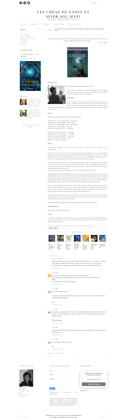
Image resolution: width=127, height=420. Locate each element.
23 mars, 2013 (57, 304)
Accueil (24, 24)
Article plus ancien (105, 356)
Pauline (54, 272)
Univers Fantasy (24, 34)
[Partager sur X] (54, 228)
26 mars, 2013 (57, 349)
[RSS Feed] (20, 2)
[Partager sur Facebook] (56, 228)
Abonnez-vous (94, 384)
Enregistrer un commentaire (55, 353)
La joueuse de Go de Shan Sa (33, 98)
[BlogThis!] (52, 228)
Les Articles (22, 389)
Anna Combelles (74, 24)
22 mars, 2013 (57, 268)
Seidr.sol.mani (59, 24)
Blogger (30, 127)
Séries (20, 392)
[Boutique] (28, 2)
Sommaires (34, 24)
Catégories (46, 24)
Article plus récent (49, 356)
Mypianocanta (56, 258)
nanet (53, 289)
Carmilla (102, 155)
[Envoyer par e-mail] (49, 228)
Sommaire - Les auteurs (24, 391)
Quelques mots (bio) (24, 394)
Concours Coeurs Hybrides (33, 110)
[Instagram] (24, 2)
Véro (53, 327)
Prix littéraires (23, 40)
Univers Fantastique (85, 225)
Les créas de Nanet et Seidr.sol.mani (63, 14)
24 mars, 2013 (57, 335)
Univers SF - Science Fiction (27, 38)
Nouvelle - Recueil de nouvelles (67, 225)
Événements (23, 43)
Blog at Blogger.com (54, 417)
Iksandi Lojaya (74, 417)
